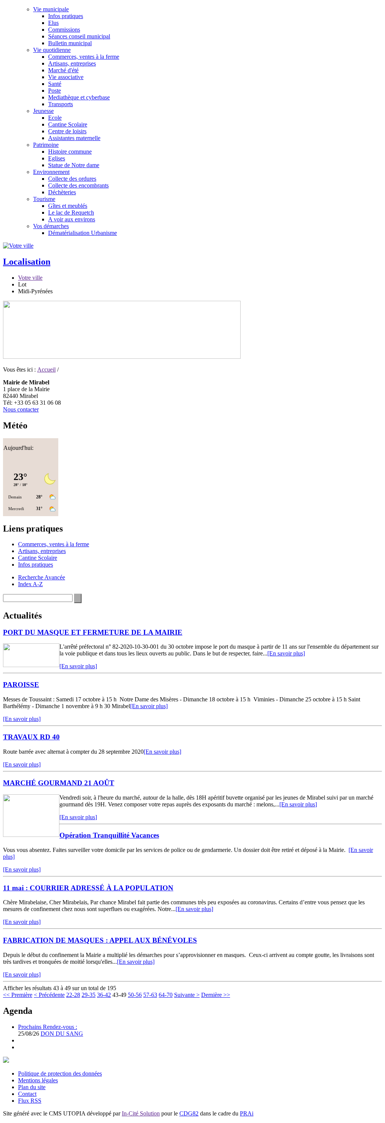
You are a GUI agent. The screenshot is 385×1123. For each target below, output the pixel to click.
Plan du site (31, 1087)
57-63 (150, 995)
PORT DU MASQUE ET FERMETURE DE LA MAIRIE (92, 632)
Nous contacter (21, 409)
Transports (60, 104)
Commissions (64, 29)
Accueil (46, 369)
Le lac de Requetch (71, 212)
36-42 (104, 995)
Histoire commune (70, 151)
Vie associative (65, 77)
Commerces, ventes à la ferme (83, 56)
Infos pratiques (65, 16)
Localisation (26, 262)
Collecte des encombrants (78, 185)
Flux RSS (29, 1100)
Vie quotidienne (52, 50)
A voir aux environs (71, 219)
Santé (54, 84)
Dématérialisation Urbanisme (82, 233)
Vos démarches (51, 226)
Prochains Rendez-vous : (47, 1027)
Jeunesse (43, 111)
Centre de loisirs (67, 131)
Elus (53, 23)
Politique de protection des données (60, 1073)
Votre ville (30, 277)
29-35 (88, 995)
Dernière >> (215, 995)
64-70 (166, 995)
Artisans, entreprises (72, 63)
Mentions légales (38, 1080)
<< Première (17, 995)
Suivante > (187, 995)
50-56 (135, 995)
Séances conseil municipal (79, 36)
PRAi (246, 1113)
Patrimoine (46, 145)
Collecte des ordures (72, 178)
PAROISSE (21, 685)
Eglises (56, 158)
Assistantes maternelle (74, 138)
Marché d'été (63, 70)
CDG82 (189, 1113)
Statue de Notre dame (73, 165)
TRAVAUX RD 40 (31, 737)
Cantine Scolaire (67, 124)
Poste (54, 90)
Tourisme (44, 199)
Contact (27, 1094)
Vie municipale (51, 9)
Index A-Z (30, 584)
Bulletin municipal (70, 43)
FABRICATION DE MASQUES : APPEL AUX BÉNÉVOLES (100, 940)
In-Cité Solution (141, 1113)
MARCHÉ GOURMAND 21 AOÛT (58, 783)
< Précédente (49, 995)
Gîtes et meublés (67, 206)
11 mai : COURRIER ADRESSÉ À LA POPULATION (88, 888)
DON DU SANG (62, 1033)
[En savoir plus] (286, 653)
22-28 (73, 995)
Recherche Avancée (41, 577)
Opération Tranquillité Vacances (109, 835)
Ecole (55, 117)
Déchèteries (62, 192)
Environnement (51, 172)
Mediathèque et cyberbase (79, 97)
